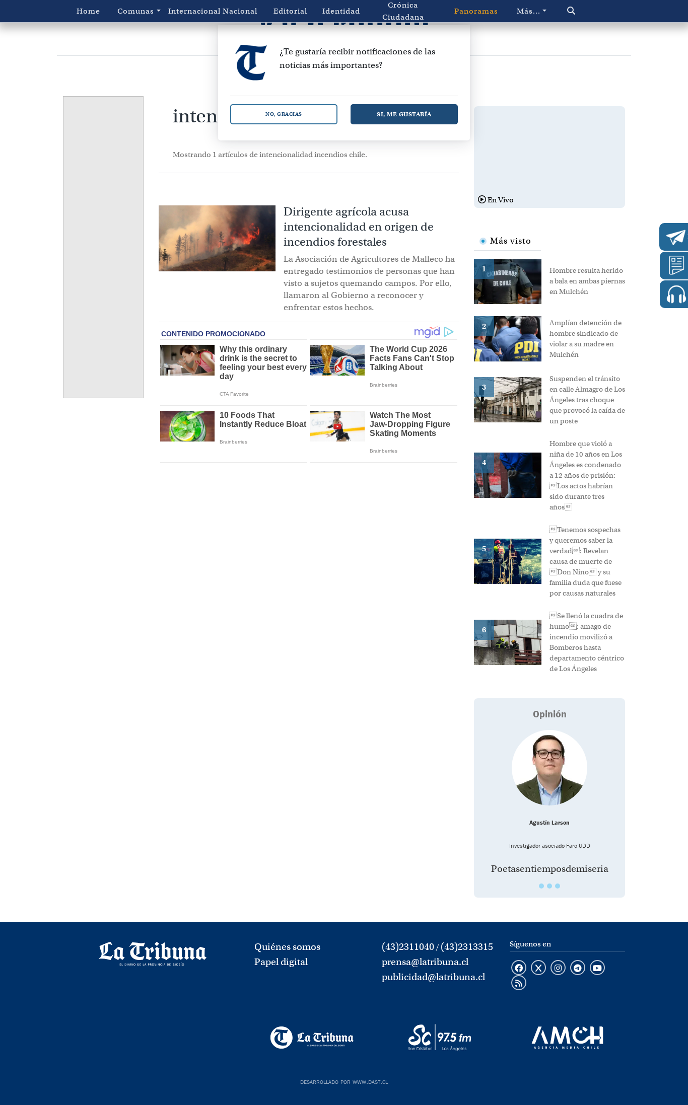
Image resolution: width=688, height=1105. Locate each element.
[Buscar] (588, 11)
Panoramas (476, 11)
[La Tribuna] (312, 1037)
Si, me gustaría (404, 114)
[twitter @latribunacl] (538, 968)
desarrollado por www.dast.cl (344, 1081)
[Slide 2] (549, 886)
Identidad (341, 11)
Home (88, 11)
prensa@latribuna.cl (425, 962)
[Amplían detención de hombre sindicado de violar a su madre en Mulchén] (511, 337)
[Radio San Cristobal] (439, 1037)
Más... (528, 11)
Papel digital (281, 962)
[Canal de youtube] (597, 968)
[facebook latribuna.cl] (518, 968)
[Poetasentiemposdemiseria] (549, 767)
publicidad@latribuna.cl (433, 977)
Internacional (191, 11)
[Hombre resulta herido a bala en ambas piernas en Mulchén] (511, 280)
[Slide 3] (557, 886)
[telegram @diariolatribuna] (577, 968)
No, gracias (283, 114)
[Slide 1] (541, 886)
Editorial (290, 11)
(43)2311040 (408, 946)
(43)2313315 (467, 946)
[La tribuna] (153, 957)
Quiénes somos (287, 946)
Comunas (135, 11)
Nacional (240, 11)
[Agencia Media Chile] (567, 1037)
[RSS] (518, 983)
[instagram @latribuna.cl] (558, 968)
